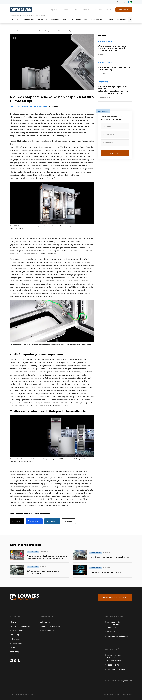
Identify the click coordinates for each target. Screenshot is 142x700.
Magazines (53, 10)
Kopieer (68, 521)
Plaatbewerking (53, 19)
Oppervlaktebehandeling (32, 19)
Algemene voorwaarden (112, 694)
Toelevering (122, 19)
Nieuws (15, 19)
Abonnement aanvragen (50, 626)
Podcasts (64, 10)
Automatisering (97, 19)
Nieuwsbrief (97, 10)
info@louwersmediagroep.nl (118, 636)
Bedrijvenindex (123, 10)
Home (12, 31)
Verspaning (68, 19)
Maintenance (81, 19)
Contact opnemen (47, 630)
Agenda (108, 10)
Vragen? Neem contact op (113, 598)
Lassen (110, 19)
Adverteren (85, 10)
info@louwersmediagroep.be (119, 669)
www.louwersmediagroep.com (119, 681)
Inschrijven (115, 153)
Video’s (74, 10)
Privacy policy (127, 694)
